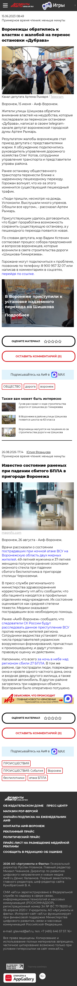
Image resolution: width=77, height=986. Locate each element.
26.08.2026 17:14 (12, 452)
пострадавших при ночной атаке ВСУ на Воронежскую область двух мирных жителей (35, 555)
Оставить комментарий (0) (39, 356)
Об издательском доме (23, 805)
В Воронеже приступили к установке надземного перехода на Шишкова (33, 301)
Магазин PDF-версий (20, 811)
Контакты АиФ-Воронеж (24, 826)
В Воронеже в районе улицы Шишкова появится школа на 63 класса (43, 418)
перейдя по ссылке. (18, 274)
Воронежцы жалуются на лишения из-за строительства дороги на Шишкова (44, 431)
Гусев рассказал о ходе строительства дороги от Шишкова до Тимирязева (42, 405)
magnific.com (11, 532)
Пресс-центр (57, 805)
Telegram (57, 97)
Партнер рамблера (37, 966)
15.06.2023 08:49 (13, 16)
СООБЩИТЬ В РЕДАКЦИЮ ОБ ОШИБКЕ (32, 852)
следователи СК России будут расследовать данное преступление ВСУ (35, 625)
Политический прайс (21, 837)
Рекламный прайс (18, 831)
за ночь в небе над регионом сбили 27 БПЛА (35, 661)
